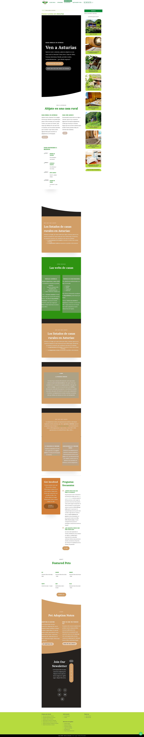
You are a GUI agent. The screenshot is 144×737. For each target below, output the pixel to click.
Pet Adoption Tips (47, 644)
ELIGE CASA (52, 2)
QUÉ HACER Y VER (77, 2)
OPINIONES (60, 2)
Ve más (66, 548)
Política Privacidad (82, 735)
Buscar (45, 137)
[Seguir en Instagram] (59, 695)
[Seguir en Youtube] (65, 695)
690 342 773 (88, 2)
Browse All (61, 594)
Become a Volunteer (51, 506)
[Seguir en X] (65, 690)
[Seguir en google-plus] (62, 699)
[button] (140, 733)
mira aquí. (54, 454)
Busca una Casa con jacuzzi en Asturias (58, 68)
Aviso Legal (74, 735)
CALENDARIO (67, 2)
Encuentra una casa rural (54, 63)
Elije (65, 133)
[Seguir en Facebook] (59, 690)
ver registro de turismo (63, 426)
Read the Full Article (70, 643)
